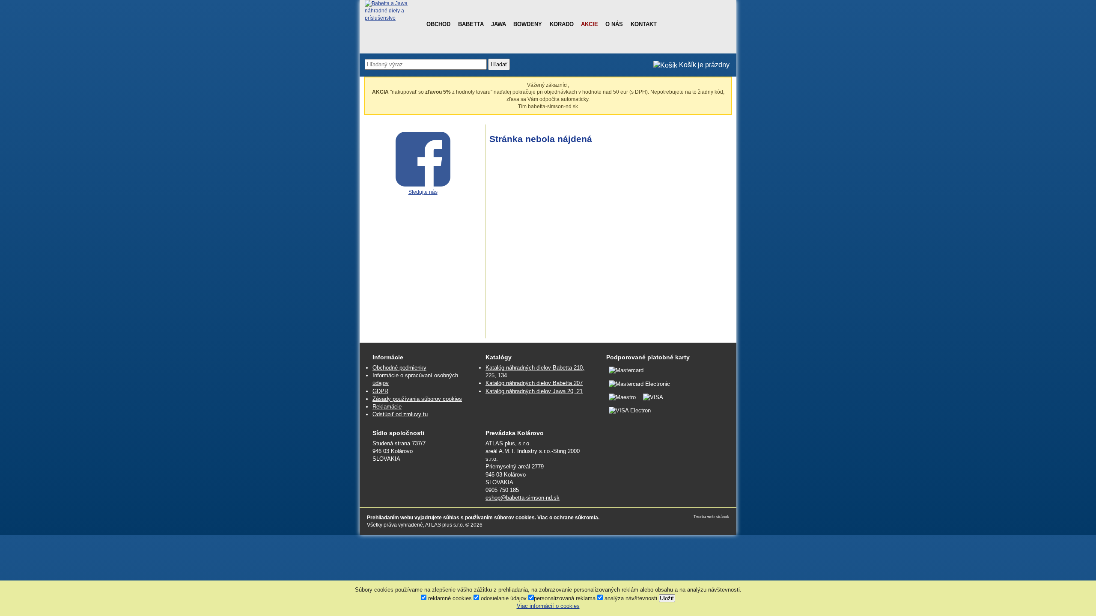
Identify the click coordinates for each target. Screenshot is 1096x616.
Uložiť (667, 598)
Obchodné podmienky (399, 367)
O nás (614, 24)
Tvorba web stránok (711, 517)
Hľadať (499, 64)
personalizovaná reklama (565, 598)
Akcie (589, 24)
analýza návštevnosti (630, 598)
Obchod (438, 24)
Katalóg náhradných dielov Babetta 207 (534, 383)
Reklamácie (387, 406)
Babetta (471, 24)
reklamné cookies (449, 598)
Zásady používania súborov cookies (417, 399)
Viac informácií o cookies (548, 606)
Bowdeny (527, 24)
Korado (562, 24)
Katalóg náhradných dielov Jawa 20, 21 (534, 391)
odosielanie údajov (503, 598)
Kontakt (644, 24)
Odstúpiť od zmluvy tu (400, 414)
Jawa (498, 24)
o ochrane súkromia (573, 518)
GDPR (380, 391)
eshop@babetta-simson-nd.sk (522, 498)
